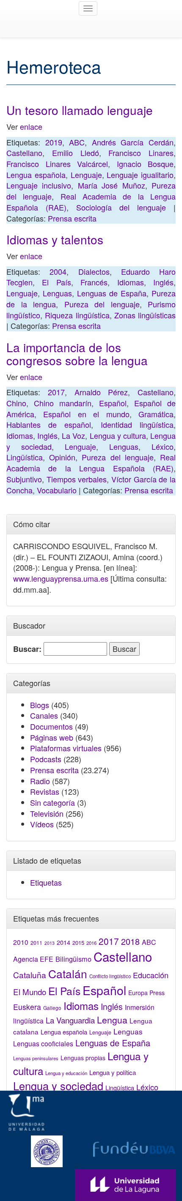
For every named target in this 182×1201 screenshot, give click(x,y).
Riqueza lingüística (77, 314)
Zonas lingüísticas (145, 314)
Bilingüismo (73, 959)
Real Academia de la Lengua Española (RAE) (91, 462)
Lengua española (36, 174)
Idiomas (130, 281)
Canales (44, 715)
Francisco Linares (141, 152)
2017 (56, 391)
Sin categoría (52, 802)
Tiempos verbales (77, 478)
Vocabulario (57, 489)
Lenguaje (86, 174)
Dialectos (94, 271)
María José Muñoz (111, 185)
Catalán (67, 973)
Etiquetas (46, 882)
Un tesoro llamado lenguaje (79, 109)
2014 (63, 942)
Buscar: (27, 649)
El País (56, 281)
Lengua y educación (66, 1073)
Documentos (51, 726)
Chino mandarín (62, 402)
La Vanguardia (70, 1020)
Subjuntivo (24, 478)
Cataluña (29, 974)
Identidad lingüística (137, 424)
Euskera (27, 1006)
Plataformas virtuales (66, 747)
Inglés (163, 281)
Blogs (39, 704)
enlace (31, 126)
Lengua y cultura (118, 435)
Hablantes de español (48, 424)
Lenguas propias (83, 1057)
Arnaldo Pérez (101, 391)
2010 (20, 942)
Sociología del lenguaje (121, 207)
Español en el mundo (86, 413)
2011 (36, 943)
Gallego (52, 1007)
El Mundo (29, 991)
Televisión (46, 813)
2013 (49, 943)
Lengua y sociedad (58, 1085)
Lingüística (24, 456)
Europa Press (146, 992)
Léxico (163, 446)
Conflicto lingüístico (110, 976)
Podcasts (45, 758)
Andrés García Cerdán (133, 142)
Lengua (112, 1019)
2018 (130, 941)
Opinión (62, 456)
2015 (78, 942)
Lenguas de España (111, 292)
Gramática (156, 413)
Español (113, 402)
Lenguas (57, 292)
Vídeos (42, 823)
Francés (94, 281)
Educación (150, 974)
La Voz (73, 435)
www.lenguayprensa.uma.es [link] (60, 578)
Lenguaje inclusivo (38, 185)
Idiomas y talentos (54, 239)
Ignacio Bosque (145, 163)
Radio (40, 780)
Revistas (44, 791)
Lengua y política (112, 1072)
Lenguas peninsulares (35, 1058)
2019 (53, 142)
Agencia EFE (33, 959)
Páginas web (51, 737)
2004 (58, 271)
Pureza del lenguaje (102, 303)
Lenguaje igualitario (140, 174)
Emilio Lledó (75, 152)
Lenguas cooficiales (43, 1043)
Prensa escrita (72, 218)
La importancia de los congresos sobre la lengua (77, 354)
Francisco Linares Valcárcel (57, 163)
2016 (91, 942)
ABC (77, 142)
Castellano (24, 152)
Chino (16, 402)
